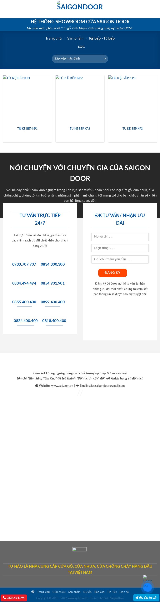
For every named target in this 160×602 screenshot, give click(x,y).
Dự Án (87, 592)
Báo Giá (99, 592)
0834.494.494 (15, 598)
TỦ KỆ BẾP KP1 (27, 128)
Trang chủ (53, 38)
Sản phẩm (75, 38)
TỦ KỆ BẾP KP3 (132, 128)
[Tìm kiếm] (155, 9)
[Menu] (5, 9)
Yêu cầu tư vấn (147, 597)
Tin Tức (112, 592)
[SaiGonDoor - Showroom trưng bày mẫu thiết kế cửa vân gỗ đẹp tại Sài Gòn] (80, 9)
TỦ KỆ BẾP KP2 (80, 128)
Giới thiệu (58, 592)
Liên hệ (124, 592)
